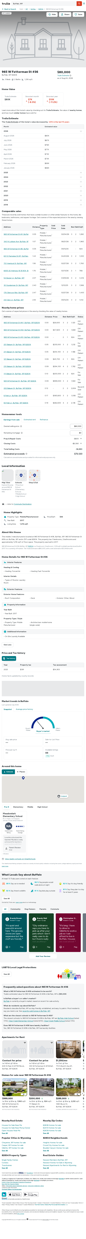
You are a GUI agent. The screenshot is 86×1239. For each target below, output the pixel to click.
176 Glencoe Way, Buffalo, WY (16, 293)
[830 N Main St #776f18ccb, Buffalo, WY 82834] (14, 1049)
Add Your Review (43, 956)
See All (8, 898)
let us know (21, 1213)
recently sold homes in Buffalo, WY (36, 1011)
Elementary (18, 807)
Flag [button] (21, 947)
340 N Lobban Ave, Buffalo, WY (16, 241)
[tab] (9, 658)
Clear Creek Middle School (54, 1021)
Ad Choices (18, 1204)
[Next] (82, 1054)
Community (15, 909)
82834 (40, 9)
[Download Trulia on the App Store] (15, 1194)
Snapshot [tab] (8, 709)
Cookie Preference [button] (28, 1204)
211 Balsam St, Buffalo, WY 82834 (17, 352)
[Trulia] (4, 1194)
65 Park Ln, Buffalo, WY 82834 (16, 403)
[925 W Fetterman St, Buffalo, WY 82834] (14, 1087)
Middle (30, 807)
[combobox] (46, 3)
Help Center (45, 1219)
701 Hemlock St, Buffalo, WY (15, 263)
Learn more (5, 866)
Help (3, 1204)
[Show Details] (81, 131)
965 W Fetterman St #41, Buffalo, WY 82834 (22, 323)
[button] (79, 3)
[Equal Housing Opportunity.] (27, 1219)
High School (42, 807)
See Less (8, 645)
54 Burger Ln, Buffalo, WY (14, 278)
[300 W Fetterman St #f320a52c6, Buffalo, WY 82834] (41, 1049)
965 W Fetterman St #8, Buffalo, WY (18, 249)
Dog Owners (30, 909)
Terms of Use (66, 1203)
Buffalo (33, 9)
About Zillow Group (18, 1203)
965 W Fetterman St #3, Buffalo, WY (18, 234)
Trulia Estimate (12, 122)
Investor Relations (56, 1203)
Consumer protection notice (36, 1186)
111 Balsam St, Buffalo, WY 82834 (17, 374)
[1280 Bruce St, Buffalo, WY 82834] (68, 1087)
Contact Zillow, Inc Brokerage (12, 1189)
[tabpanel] (43, 441)
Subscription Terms (76, 1203)
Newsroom (46, 1203)
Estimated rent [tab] (30, 420)
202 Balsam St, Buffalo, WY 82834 (17, 388)
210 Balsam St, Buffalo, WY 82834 (17, 366)
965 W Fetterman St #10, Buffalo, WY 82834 (22, 337)
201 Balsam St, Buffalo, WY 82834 (17, 344)
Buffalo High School (66, 1018)
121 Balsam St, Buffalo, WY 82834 (17, 359)
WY (27, 9)
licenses (61, 1178)
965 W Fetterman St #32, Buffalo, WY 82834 (22, 330)
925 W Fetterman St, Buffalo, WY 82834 (20, 381)
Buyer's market (43, 731)
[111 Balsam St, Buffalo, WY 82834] (41, 1087)
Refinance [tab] (44, 420)
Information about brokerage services (16, 1186)
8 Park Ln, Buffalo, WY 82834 (15, 396)
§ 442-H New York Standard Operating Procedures (16, 1182)
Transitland (30, 1173)
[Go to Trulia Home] (6, 3)
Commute (55, 909)
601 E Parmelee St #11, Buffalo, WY (18, 256)
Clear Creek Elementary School (21, 1021)
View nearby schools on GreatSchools (20, 859)
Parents (43, 909)
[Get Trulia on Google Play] (30, 1194)
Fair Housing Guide (30, 1203)
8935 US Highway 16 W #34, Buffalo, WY (20, 271)
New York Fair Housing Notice (10, 1184)
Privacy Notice (10, 1204)
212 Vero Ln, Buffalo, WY (14, 300)
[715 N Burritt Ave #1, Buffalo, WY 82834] (68, 1049)
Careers (40, 1203)
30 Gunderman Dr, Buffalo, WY (16, 285)
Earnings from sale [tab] (12, 420)
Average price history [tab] (24, 709)
